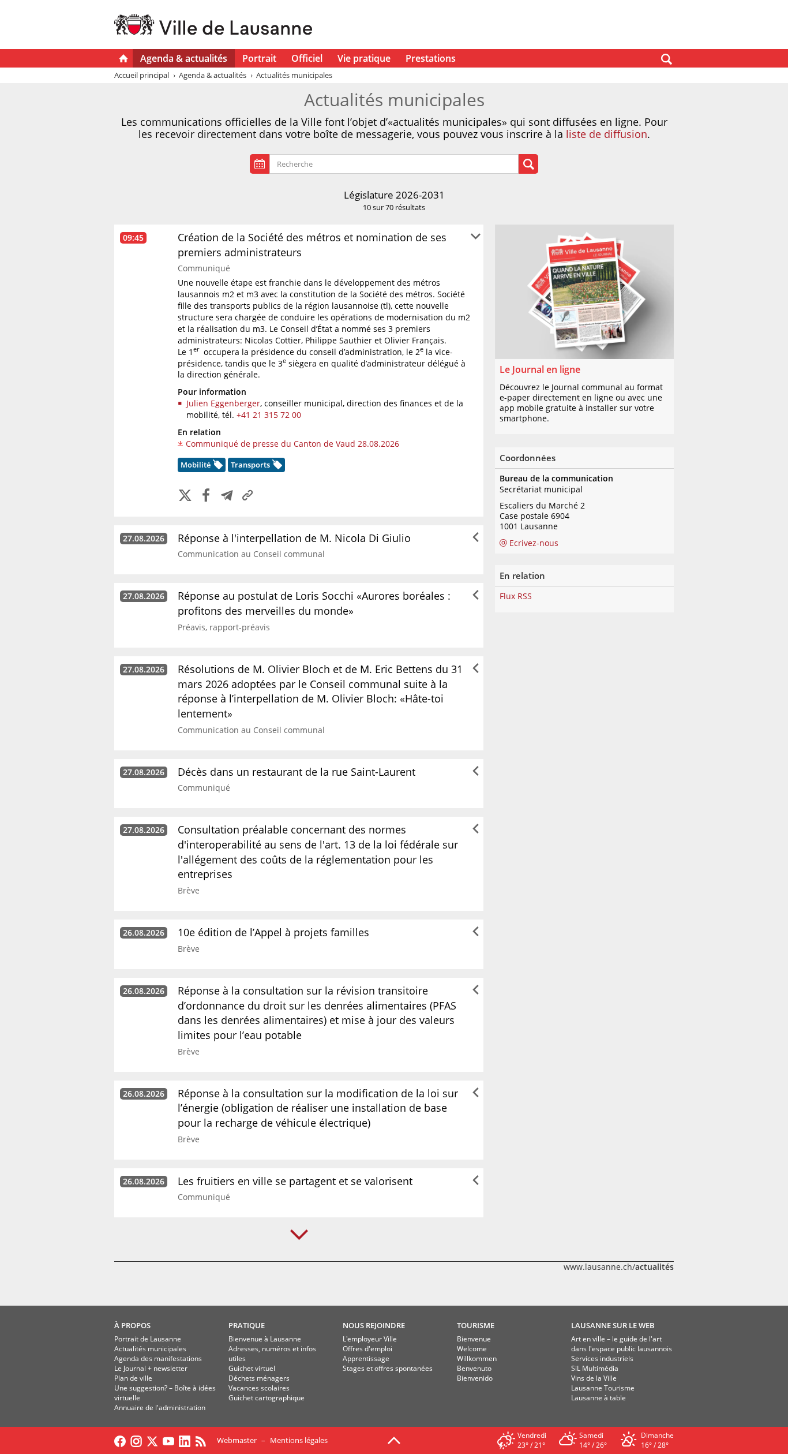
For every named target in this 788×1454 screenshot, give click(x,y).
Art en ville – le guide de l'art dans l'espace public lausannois (621, 1344)
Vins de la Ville (594, 1378)
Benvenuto (474, 1368)
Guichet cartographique (266, 1398)
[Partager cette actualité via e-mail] (226, 496)
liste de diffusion (606, 134)
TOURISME (475, 1325)
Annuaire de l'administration (159, 1407)
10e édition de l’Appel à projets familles (273, 932)
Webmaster (237, 1440)
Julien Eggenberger (223, 403)
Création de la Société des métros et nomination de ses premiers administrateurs (312, 244)
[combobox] (394, 164)
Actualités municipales (150, 1349)
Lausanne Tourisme (603, 1388)
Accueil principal (141, 75)
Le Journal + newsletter (150, 1368)
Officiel (306, 58)
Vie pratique (364, 58)
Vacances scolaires (259, 1388)
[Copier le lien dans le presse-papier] (247, 496)
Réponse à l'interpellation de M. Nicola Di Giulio (294, 538)
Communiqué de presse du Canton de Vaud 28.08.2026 (292, 443)
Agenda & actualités (183, 58)
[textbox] (397, 164)
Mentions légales (299, 1440)
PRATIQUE (246, 1325)
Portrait (259, 58)
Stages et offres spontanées (388, 1368)
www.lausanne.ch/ (619, 1266)
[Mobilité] (217, 466)
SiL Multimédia (594, 1368)
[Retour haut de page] (394, 1439)
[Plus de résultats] (299, 1234)
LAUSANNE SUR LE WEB (613, 1325)
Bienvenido (475, 1378)
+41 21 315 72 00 (269, 414)
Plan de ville (133, 1378)
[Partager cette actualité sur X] (185, 496)
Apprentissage (366, 1358)
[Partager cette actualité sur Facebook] (205, 496)
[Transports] (276, 466)
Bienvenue (474, 1339)
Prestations (431, 58)
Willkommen (477, 1358)
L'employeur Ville (370, 1339)
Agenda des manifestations (158, 1358)
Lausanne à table (598, 1398)
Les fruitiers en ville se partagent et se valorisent (295, 1181)
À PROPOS (132, 1325)
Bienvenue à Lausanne (264, 1339)
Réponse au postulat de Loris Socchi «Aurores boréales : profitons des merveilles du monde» (314, 603)
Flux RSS (516, 596)
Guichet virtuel (251, 1368)
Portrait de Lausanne (147, 1339)
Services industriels (602, 1358)
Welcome (472, 1349)
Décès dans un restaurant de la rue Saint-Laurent (296, 772)
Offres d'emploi (367, 1349)
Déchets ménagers (259, 1378)
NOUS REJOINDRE (374, 1325)
